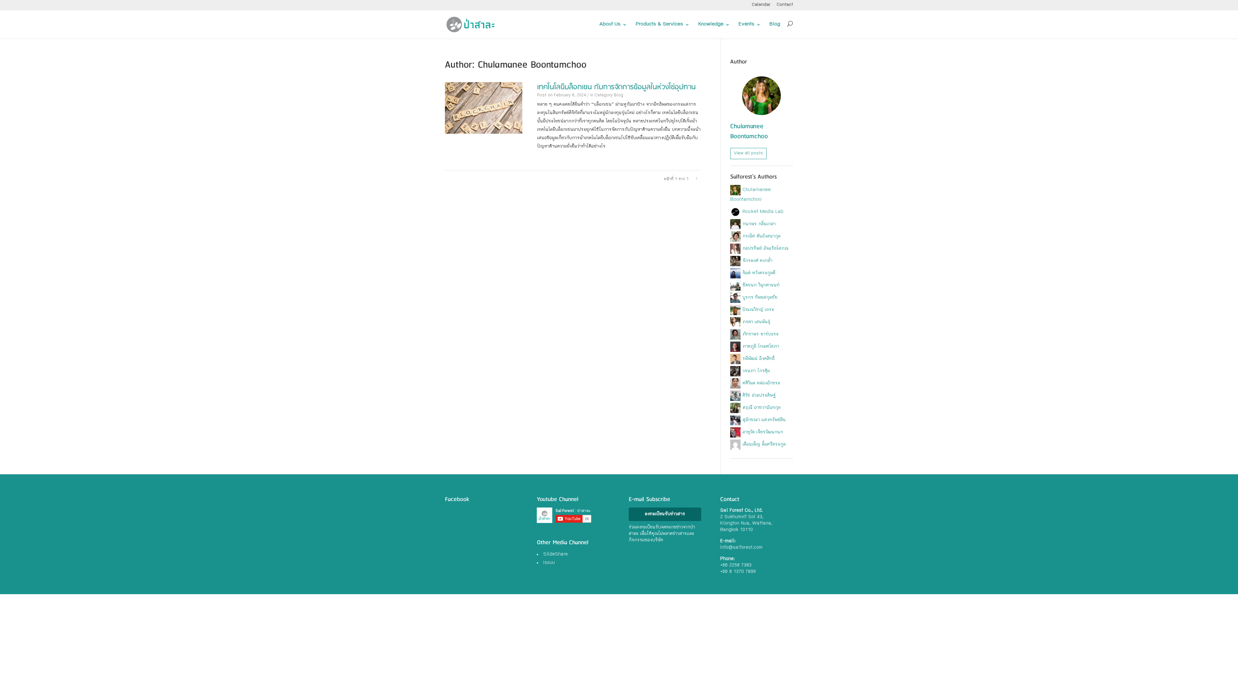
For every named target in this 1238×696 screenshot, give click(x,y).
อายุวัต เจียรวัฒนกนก (762, 432)
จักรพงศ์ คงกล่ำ (757, 261)
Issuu (549, 563)
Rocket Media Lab (762, 212)
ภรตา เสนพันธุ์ (756, 322)
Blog (775, 24)
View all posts (748, 153)
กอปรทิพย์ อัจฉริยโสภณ (765, 248)
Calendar (761, 5)
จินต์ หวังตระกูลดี (758, 273)
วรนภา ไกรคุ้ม (756, 371)
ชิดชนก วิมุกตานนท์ (761, 285)
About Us (610, 24)
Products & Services (659, 24)
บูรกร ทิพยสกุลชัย (759, 297)
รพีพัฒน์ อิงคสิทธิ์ (758, 359)
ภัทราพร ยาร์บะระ (760, 334)
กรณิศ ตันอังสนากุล (761, 236)
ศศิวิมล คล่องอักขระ (761, 383)
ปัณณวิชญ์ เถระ (758, 310)
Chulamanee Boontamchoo (749, 131)
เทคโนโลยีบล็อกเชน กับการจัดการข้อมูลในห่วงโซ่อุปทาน (616, 87)
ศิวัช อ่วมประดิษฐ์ (759, 395)
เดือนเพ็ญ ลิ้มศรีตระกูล (764, 444)
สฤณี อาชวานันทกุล (761, 408)
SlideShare (555, 554)
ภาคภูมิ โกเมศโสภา (760, 346)
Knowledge (710, 24)
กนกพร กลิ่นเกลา (759, 224)
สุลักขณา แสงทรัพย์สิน (764, 420)
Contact (785, 5)
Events (746, 24)
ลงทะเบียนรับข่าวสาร (665, 514)
